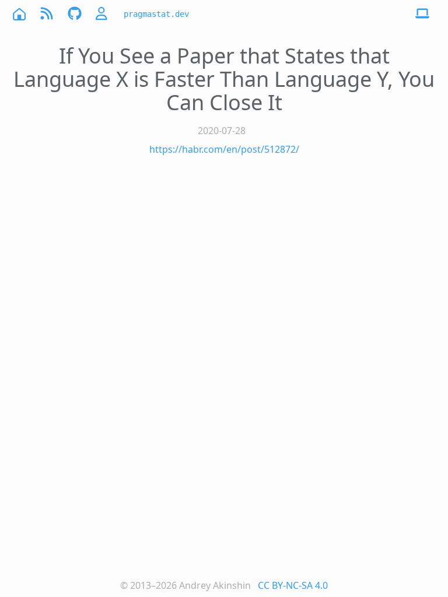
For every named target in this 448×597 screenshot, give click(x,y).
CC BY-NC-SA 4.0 (293, 585)
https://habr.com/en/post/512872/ (224, 149)
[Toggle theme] (422, 14)
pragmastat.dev (156, 14)
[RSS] (47, 13)
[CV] (103, 13)
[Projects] (75, 13)
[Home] (19, 13)
